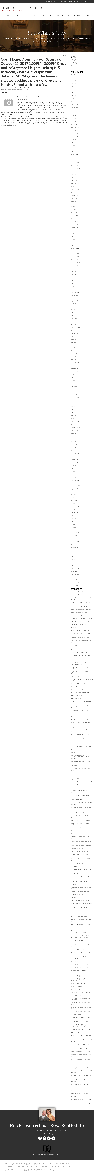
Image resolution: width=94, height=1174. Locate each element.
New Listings (74, 63)
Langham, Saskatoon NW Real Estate (81, 820)
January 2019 (74, 321)
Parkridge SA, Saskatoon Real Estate (81, 908)
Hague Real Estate (76, 779)
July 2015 (73, 433)
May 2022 (73, 207)
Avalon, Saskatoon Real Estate (79, 612)
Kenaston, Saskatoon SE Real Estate (81, 807)
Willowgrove (74, 1096)
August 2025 (74, 113)
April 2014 (73, 474)
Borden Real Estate (76, 627)
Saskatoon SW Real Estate (78, 989)
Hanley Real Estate (76, 785)
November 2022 (75, 189)
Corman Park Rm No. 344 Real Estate (81, 684)
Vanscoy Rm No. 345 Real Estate (80, 1048)
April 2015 (73, 439)
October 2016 (74, 395)
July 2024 (73, 139)
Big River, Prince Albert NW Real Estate (81, 618)
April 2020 (73, 277)
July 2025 (73, 116)
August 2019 (74, 301)
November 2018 (75, 327)
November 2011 (75, 541)
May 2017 (73, 380)
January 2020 (74, 286)
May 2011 (73, 559)
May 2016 (73, 406)
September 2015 (75, 427)
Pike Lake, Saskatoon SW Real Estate (81, 913)
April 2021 (73, 242)
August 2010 (74, 586)
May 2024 (73, 145)
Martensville (74, 830)
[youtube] (53, 1138)
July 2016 (73, 401)
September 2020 (75, 262)
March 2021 (74, 245)
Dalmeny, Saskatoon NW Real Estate (81, 689)
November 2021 (75, 221)
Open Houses (74, 66)
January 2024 (74, 157)
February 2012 (75, 533)
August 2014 (74, 462)
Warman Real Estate (76, 1065)
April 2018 (73, 348)
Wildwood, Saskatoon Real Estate (80, 1093)
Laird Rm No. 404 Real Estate (79, 813)
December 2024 (75, 127)
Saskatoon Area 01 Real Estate (79, 961)
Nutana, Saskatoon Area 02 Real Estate (81, 894)
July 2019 (73, 304)
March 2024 (74, 151)
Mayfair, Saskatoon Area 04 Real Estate (81, 848)
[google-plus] (45, 1138)
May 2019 (73, 309)
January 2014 (74, 477)
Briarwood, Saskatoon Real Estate (80, 637)
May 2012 (73, 524)
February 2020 (75, 283)
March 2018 (74, 351)
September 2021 (75, 227)
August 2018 (74, 336)
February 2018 (75, 354)
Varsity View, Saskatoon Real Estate (80, 1059)
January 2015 (74, 448)
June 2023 (73, 174)
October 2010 (74, 580)
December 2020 (75, 254)
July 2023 (73, 171)
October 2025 (74, 107)
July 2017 (73, 374)
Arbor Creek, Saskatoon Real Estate (81, 606)
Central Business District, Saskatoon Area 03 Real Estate (81, 663)
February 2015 (75, 445)
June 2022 (73, 204)
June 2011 (73, 556)
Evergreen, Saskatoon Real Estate (80, 727)
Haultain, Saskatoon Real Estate (79, 787)
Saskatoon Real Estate (77, 986)
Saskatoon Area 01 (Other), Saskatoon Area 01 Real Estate (81, 957)
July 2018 (73, 339)
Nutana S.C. (74, 884)
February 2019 (75, 318)
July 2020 (73, 268)
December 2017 (75, 359)
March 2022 (74, 213)
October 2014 (74, 456)
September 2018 (75, 333)
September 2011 (75, 547)
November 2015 (75, 421)
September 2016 (75, 398)
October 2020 (74, 260)
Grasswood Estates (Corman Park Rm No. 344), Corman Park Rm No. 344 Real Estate (81, 756)
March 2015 (74, 442)
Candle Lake (74, 645)
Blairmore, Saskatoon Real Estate (80, 621)
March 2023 (74, 180)
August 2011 (74, 550)
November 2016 (75, 392)
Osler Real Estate (75, 897)
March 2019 (74, 315)
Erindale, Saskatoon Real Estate (79, 719)
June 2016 (73, 403)
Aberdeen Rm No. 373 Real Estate (80, 592)
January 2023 (74, 186)
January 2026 (74, 98)
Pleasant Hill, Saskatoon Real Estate (80, 924)
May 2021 (73, 239)
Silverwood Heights (76, 995)
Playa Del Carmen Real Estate (79, 916)
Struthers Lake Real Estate (78, 1014)
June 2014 (73, 468)
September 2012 (75, 512)
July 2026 (73, 80)
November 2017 (75, 362)
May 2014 (73, 471)
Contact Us (88, 16)
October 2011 (74, 544)
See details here (22, 99)
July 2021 (73, 233)
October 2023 (74, 166)
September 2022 (75, 195)
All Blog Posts (74, 60)
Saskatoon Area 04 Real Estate (79, 973)
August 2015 (74, 430)
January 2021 (74, 251)
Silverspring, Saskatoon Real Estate (80, 992)
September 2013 (75, 486)
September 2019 (75, 298)
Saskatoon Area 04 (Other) (78, 970)
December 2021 (75, 218)
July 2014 (73, 465)
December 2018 (75, 324)
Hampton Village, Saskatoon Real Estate (81, 782)
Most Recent (74, 75)
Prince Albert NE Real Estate (78, 927)
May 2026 (73, 86)
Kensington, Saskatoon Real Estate (80, 810)
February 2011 (75, 568)
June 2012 (73, 521)
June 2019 (73, 307)
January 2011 (74, 571)
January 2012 (74, 536)
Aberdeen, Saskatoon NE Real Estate (81, 595)
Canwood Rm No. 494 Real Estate (80, 652)
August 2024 (74, 136)
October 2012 (74, 509)
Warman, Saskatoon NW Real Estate (81, 1068)
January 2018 (74, 356)
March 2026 (74, 92)
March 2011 (74, 565)
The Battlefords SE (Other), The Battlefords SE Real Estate (79, 1025)
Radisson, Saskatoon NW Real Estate (81, 933)
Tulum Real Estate (76, 1032)
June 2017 (73, 377)
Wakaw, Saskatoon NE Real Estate (80, 1062)
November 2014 (75, 453)
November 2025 (75, 104)
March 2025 (74, 124)
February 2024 (75, 154)
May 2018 (73, 345)
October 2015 (74, 424)
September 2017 (75, 368)
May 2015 (73, 436)
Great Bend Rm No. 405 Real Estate (80, 761)
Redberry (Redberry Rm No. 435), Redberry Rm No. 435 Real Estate (80, 936)
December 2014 (75, 450)
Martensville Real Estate (77, 833)
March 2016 (74, 412)
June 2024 (73, 142)
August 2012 (74, 515)
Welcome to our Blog (76, 68)
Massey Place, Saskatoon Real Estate (81, 845)
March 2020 (74, 280)
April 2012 (73, 527)
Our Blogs (77, 16)
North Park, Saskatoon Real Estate (80, 874)
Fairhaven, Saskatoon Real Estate (80, 739)
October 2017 (74, 365)
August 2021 (74, 230)
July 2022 (73, 201)
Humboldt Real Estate (77, 799)
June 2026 (73, 83)
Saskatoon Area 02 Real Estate (79, 964)
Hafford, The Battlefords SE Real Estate (81, 776)
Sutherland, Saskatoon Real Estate (80, 1022)
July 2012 (73, 518)
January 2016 (74, 418)
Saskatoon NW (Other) (77, 976)
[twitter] (49, 1138)
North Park (74, 866)
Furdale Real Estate (76, 749)
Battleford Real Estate (77, 615)
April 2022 (73, 210)
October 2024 (74, 133)
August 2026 (74, 77)
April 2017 (73, 383)
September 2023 (75, 169)
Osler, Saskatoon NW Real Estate (80, 900)
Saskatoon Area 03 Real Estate (79, 967)
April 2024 (73, 148)
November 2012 (75, 506)
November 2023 (75, 163)
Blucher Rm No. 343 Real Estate (79, 624)
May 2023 (73, 177)
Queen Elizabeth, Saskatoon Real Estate (82, 930)
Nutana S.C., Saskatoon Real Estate (80, 891)
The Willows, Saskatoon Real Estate (80, 1029)
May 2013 (73, 494)
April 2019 (73, 312)
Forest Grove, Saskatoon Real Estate (81, 746)
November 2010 (75, 577)
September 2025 (75, 110)
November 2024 (75, 130)
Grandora (73, 752)
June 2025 (73, 119)
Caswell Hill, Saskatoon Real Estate (80, 660)
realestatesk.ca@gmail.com (50, 1134)
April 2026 (73, 89)
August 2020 (74, 265)
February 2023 (75, 183)
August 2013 (74, 489)
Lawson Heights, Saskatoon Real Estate (81, 828)
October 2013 (74, 483)
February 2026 (75, 95)
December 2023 (75, 160)
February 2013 (75, 500)
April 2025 (73, 122)
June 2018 (73, 342)
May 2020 (73, 274)
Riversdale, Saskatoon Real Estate (80, 949)
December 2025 (75, 101)
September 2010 (75, 583)
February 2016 (75, 415)
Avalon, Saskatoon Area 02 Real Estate (81, 609)
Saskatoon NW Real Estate (78, 983)
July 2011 (73, 553)
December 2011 (75, 539)
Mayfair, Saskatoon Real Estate (79, 851)
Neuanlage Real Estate (77, 863)
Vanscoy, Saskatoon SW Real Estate (80, 1051)
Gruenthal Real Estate (77, 773)
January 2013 (74, 503)
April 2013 (73, 497)
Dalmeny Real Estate (76, 686)
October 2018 (74, 330)
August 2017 (74, 371)
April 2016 (73, 409)
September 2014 (75, 459)
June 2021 (73, 236)
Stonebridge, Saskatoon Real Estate (80, 1011)
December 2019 (75, 289)
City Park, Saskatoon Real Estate (80, 676)
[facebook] (40, 1138)
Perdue (73, 911)
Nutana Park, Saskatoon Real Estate (81, 881)
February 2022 (75, 215)
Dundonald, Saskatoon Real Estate (80, 695)
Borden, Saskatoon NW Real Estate (80, 630)
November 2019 (75, 292)
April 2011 (73, 562)
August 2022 (74, 198)
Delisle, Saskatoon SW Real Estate (80, 692)
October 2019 (74, 295)
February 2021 (75, 248)
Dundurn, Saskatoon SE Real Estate (80, 698)
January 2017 (74, 389)
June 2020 (73, 271)
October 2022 (74, 192)
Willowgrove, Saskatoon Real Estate (80, 1103)
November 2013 (75, 480)
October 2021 (74, 224)
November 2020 (75, 257)
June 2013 (73, 492)
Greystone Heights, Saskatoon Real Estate (17, 89)
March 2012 (74, 530)
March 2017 (74, 386)
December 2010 (75, 574)
